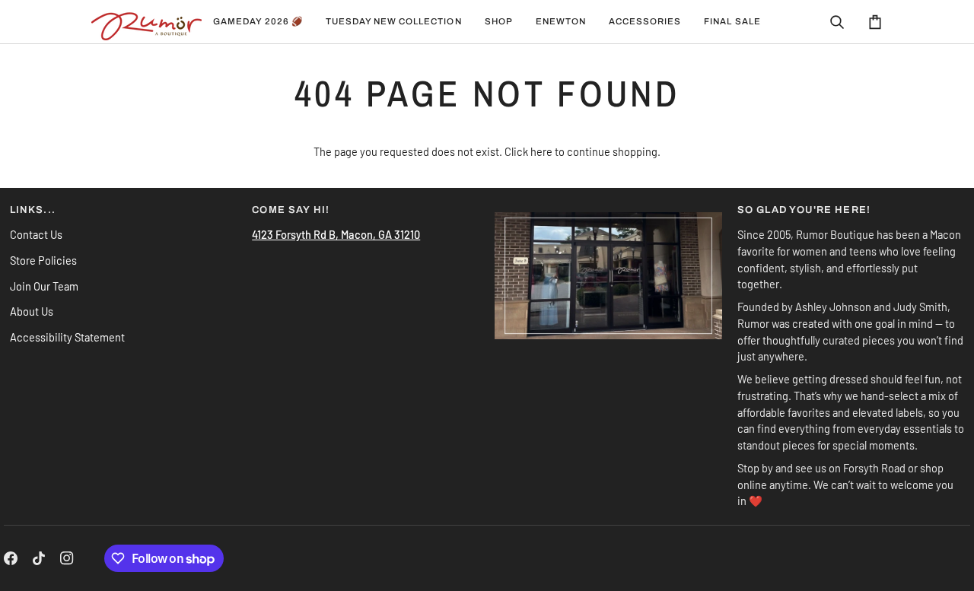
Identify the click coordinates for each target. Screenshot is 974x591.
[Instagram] (67, 558)
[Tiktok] (39, 558)
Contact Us (36, 234)
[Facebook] (11, 558)
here (541, 151)
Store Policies (43, 260)
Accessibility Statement (67, 337)
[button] (393, 21)
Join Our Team (44, 286)
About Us (31, 311)
